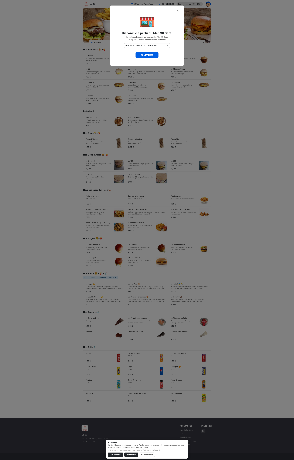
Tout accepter (115, 455)
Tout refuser (131, 455)
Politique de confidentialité (152, 450)
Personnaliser (147, 455)
